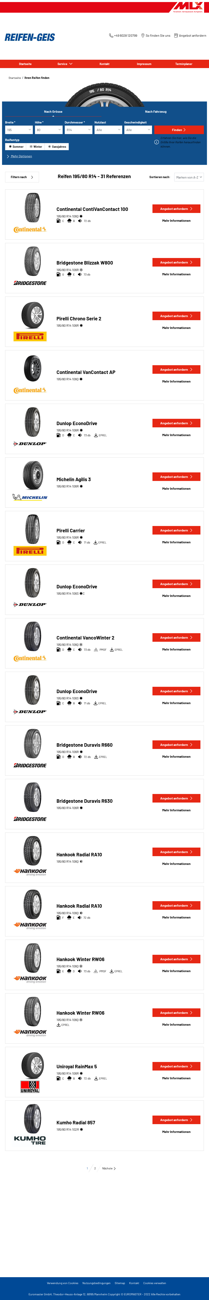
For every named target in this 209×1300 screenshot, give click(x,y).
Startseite (15, 77)
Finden (177, 130)
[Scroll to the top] (198, 1291)
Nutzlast (100, 122)
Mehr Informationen (176, 220)
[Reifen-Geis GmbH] (28, 37)
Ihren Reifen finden (36, 77)
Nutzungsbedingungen (96, 1283)
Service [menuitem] (63, 64)
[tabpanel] (104, 141)
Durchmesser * (75, 122)
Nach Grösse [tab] (53, 111)
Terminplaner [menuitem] (183, 64)
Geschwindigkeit (135, 122)
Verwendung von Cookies (62, 1283)
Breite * (10, 122)
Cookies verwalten (154, 1283)
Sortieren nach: (159, 177)
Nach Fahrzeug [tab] (156, 111)
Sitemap (120, 1283)
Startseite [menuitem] (25, 64)
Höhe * (39, 122)
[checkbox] (15, 146)
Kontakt (134, 1283)
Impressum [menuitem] (144, 64)
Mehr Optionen (21, 156)
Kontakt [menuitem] (104, 64)
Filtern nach (19, 177)
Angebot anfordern (174, 209)
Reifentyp (12, 140)
